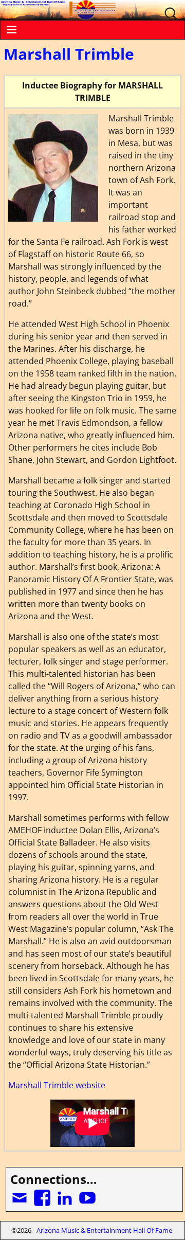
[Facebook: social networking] (43, 1193)
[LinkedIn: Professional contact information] (65, 1193)
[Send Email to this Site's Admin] (20, 1193)
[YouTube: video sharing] (88, 1193)
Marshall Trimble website (56, 1085)
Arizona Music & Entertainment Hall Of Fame (104, 1230)
